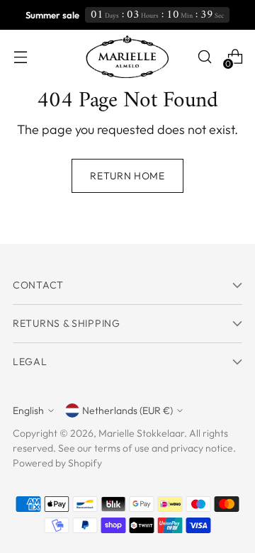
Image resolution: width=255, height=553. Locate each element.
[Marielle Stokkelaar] (127, 56)
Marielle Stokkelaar (141, 433)
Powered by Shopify (57, 463)
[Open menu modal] (20, 57)
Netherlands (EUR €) (127, 410)
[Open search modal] (204, 57)
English (28, 410)
